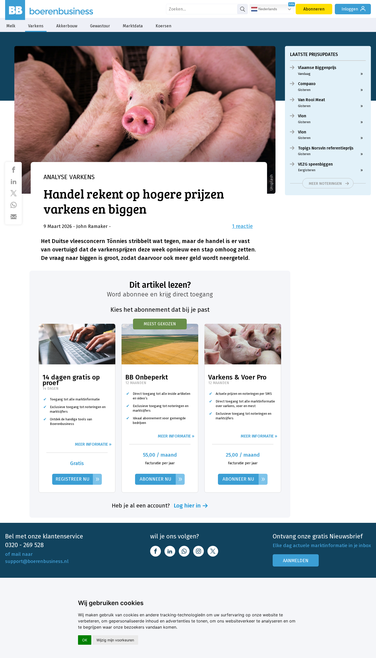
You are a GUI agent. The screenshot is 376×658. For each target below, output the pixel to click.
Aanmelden (295, 560)
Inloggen (349, 9)
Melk (10, 26)
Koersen (163, 26)
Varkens (35, 26)
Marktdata (133, 26)
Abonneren (314, 9)
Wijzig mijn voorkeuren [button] (115, 640)
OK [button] (84, 640)
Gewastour (100, 26)
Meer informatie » (93, 444)
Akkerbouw (66, 26)
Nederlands (267, 9)
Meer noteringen (325, 183)
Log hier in (187, 506)
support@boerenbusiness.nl (37, 561)
